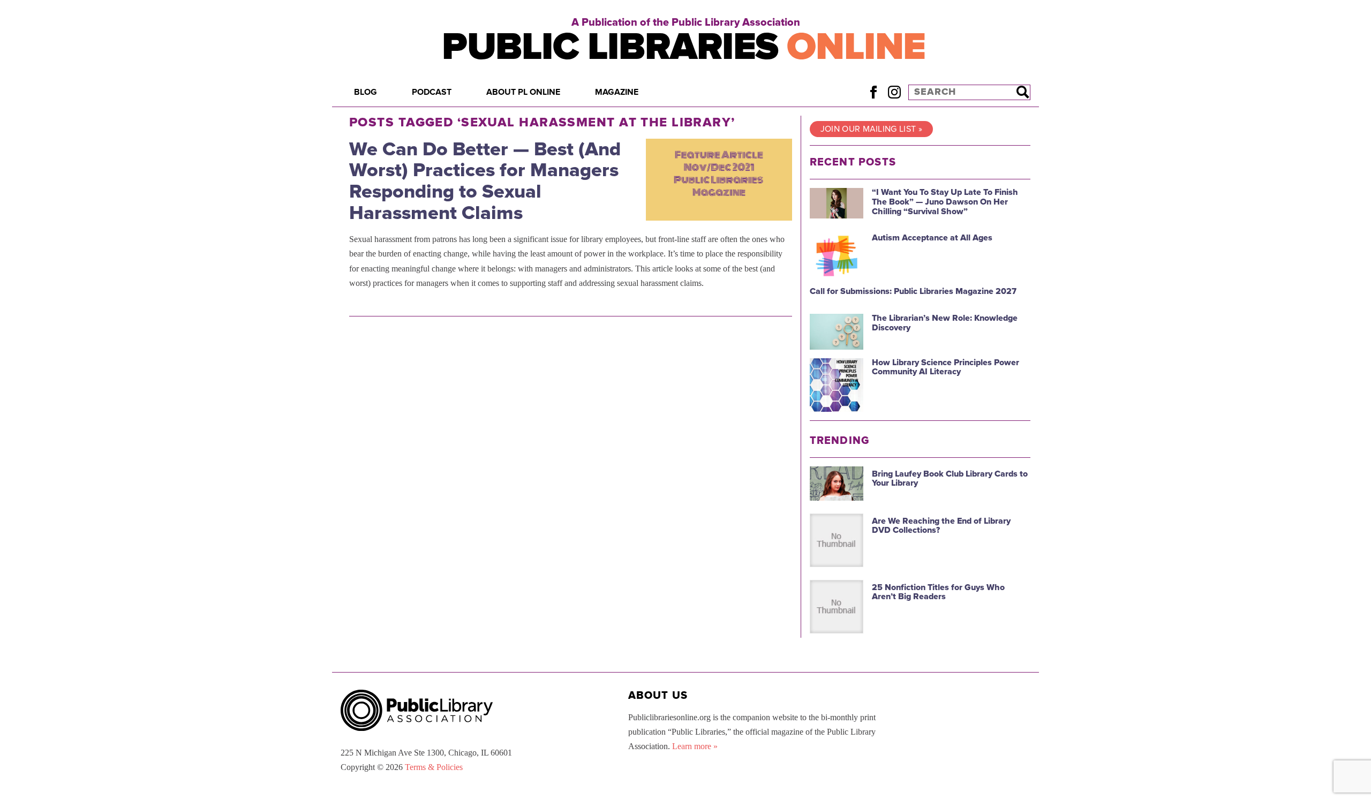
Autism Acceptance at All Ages (932, 237)
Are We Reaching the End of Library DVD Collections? (941, 526)
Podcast (431, 92)
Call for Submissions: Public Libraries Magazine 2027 (913, 291)
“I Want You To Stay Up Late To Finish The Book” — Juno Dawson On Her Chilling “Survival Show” (945, 201)
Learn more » (695, 746)
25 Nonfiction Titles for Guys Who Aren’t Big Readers (938, 592)
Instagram (894, 92)
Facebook (873, 92)
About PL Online (523, 92)
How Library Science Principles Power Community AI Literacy (945, 367)
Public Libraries (683, 47)
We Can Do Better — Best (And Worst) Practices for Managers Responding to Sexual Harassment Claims (485, 181)
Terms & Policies (434, 767)
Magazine (616, 92)
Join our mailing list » (871, 129)
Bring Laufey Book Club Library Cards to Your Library (950, 479)
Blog (365, 92)
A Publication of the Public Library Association (685, 22)
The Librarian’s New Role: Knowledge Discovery (945, 323)
